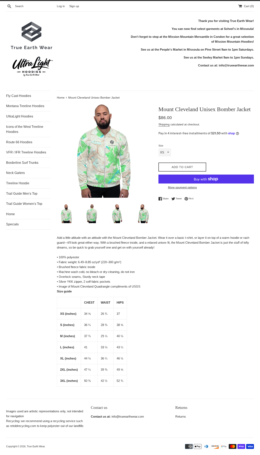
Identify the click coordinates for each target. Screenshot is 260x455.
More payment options (182, 187)
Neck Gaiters (15, 173)
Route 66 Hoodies (19, 142)
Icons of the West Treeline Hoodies (24, 129)
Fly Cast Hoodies (18, 96)
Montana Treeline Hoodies (25, 106)
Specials (12, 224)
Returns (180, 416)
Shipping (164, 124)
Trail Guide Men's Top (21, 193)
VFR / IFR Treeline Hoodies (26, 152)
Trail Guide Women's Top (24, 203)
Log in (61, 6)
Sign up (74, 6)
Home (10, 214)
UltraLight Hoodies (19, 116)
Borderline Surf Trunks (22, 162)
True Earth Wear (36, 446)
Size (160, 145)
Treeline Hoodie (17, 183)
